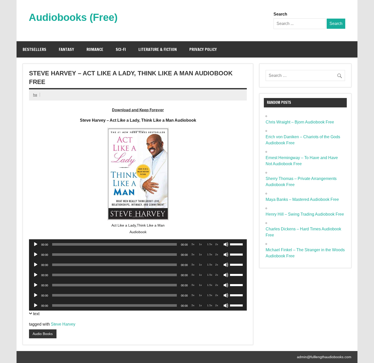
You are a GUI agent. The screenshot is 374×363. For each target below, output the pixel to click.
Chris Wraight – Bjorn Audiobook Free (300, 122)
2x (216, 244)
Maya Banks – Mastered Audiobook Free (302, 199)
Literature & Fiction (157, 49)
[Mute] (225, 244)
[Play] (35, 244)
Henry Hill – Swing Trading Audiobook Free (305, 214)
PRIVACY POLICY (203, 49)
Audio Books (43, 334)
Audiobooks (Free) (73, 17)
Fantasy (66, 49)
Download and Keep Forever (138, 109)
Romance (95, 49)
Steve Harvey (63, 324)
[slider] (237, 243)
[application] (138, 244)
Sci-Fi (121, 49)
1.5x (209, 244)
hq (35, 95)
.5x (192, 244)
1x (200, 244)
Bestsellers (34, 49)
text (36, 314)
